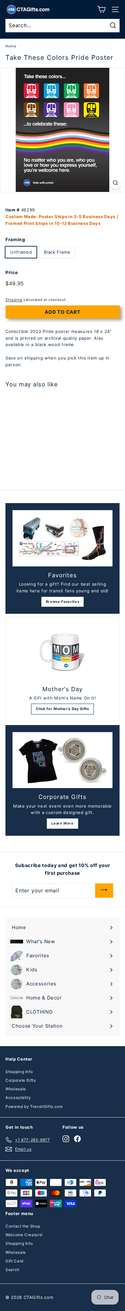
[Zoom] (115, 183)
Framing (15, 239)
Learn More (62, 823)
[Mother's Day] (62, 652)
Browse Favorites (62, 601)
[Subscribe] (104, 890)
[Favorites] (63, 538)
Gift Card (14, 1261)
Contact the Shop (22, 1226)
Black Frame (57, 252)
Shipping (13, 299)
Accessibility (18, 1097)
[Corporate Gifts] (63, 760)
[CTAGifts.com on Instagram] (66, 1138)
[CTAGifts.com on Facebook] (77, 1138)
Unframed (21, 252)
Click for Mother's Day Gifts (62, 709)
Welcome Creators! (24, 1234)
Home (10, 46)
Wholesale (15, 1088)
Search (12, 1269)
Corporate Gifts (20, 1080)
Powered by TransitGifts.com (34, 1106)
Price (11, 272)
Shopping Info (19, 1071)
